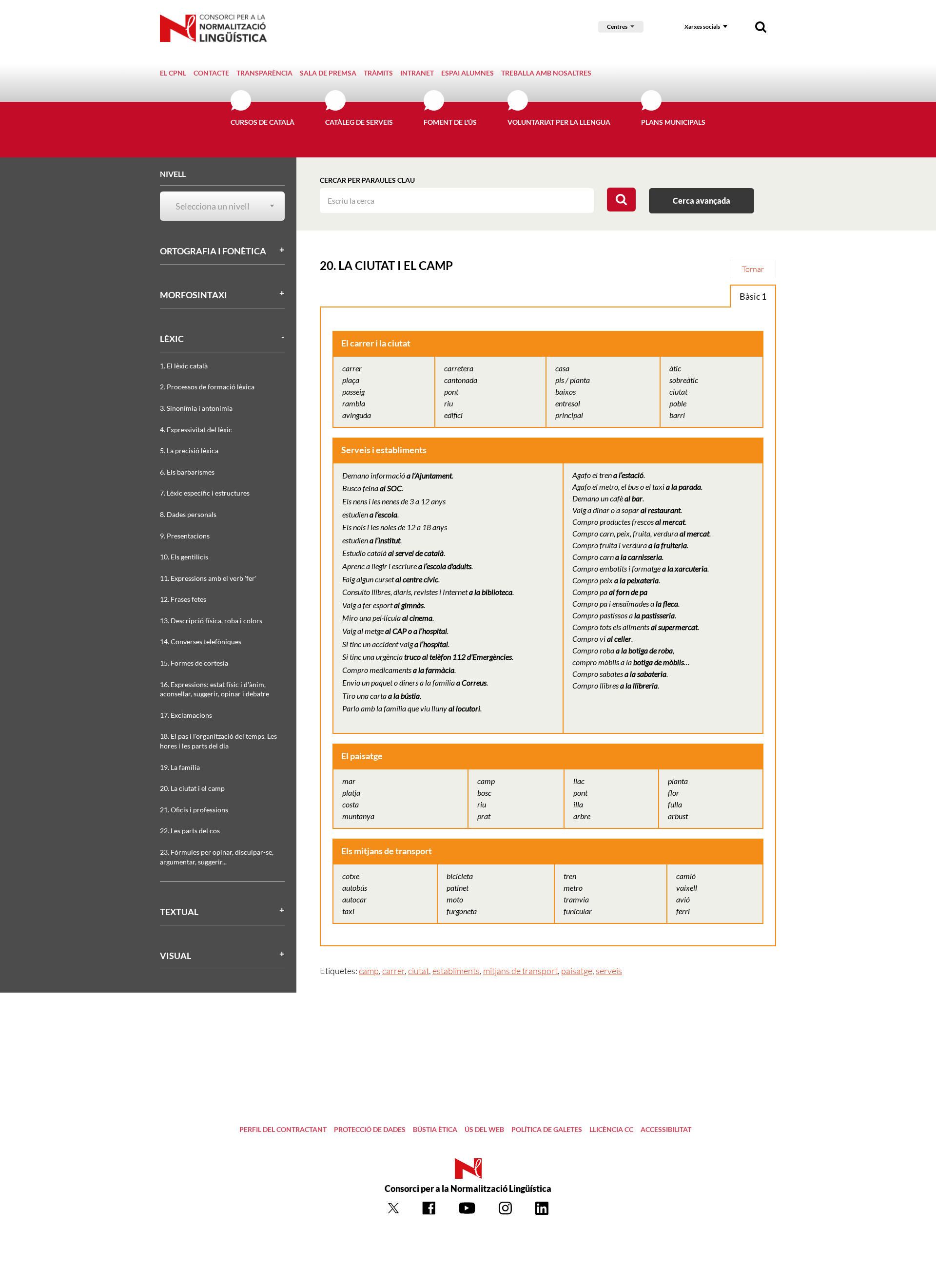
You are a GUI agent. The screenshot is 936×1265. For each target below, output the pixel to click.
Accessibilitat (666, 1129)
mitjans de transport (520, 970)
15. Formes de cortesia (194, 663)
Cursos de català (262, 122)
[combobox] (216, 206)
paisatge (576, 970)
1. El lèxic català (184, 366)
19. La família (180, 767)
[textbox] (216, 206)
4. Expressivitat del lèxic (196, 429)
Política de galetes (546, 1129)
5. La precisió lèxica (189, 450)
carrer (393, 970)
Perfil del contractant (283, 1129)
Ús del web (484, 1129)
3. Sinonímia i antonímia (196, 408)
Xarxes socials (702, 26)
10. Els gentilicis (184, 557)
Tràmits (378, 73)
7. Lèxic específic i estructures (205, 493)
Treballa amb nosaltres (546, 73)
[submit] (621, 199)
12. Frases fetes (183, 599)
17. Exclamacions (186, 715)
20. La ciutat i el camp (192, 788)
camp (369, 970)
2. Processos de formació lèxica (207, 387)
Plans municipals (673, 122)
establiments (456, 970)
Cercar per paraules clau (367, 180)
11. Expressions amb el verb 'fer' (208, 578)
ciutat (418, 970)
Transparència (264, 73)
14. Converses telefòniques (200, 641)
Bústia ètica (435, 1129)
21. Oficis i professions (194, 809)
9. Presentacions (185, 536)
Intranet (417, 73)
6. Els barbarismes (187, 472)
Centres (617, 26)
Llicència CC (611, 1129)
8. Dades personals (188, 514)
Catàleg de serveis (359, 122)
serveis (609, 970)
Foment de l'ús (450, 122)
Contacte (211, 73)
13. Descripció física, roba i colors (211, 620)
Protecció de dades (370, 1129)
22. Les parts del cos (190, 830)
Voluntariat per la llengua (558, 122)
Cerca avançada (701, 200)
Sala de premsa (328, 73)
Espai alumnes (467, 73)
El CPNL (173, 73)
